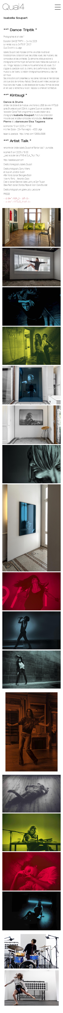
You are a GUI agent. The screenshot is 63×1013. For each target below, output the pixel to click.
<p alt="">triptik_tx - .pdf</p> (17, 198)
